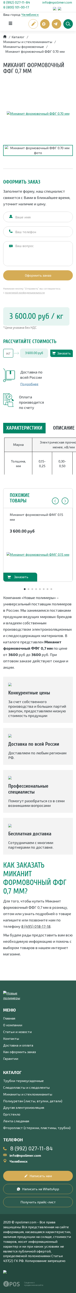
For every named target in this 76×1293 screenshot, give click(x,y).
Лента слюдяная (16, 1121)
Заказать (64, 353)
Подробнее (29, 384)
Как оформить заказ (19, 1052)
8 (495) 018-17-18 (35, 926)
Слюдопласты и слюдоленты (26, 1087)
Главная (9, 1018)
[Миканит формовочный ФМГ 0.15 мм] (38, 554)
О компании (12, 1025)
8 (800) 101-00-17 (16, 7)
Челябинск (30, 14)
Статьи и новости (17, 1032)
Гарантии (10, 1058)
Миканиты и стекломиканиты (27, 1094)
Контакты (11, 1038)
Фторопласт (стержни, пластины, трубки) (37, 1128)
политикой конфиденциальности (25, 292)
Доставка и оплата (18, 1045)
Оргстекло (11, 1114)
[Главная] (5, 37)
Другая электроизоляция (23, 1107)
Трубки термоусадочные (23, 1081)
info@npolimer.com (57, 2)
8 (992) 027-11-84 (16, 2)
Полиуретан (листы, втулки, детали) (32, 1101)
